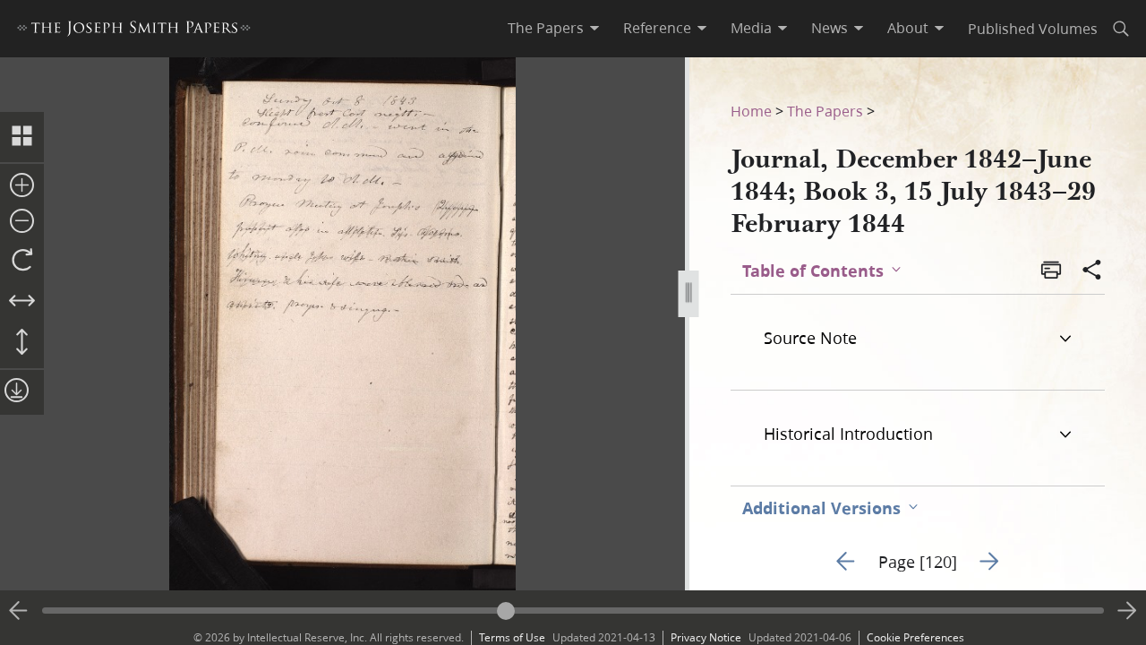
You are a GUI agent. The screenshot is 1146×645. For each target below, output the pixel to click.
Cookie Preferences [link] (915, 637)
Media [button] (751, 28)
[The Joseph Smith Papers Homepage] (134, 31)
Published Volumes (1033, 28)
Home (751, 110)
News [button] (829, 28)
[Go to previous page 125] (18, 611)
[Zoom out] (21, 222)
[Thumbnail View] (21, 137)
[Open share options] (1092, 271)
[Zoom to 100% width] (21, 302)
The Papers (825, 110)
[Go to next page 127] (1127, 611)
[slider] (573, 610)
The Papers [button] (546, 28)
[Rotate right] (21, 261)
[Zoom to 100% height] (21, 343)
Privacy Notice (706, 637)
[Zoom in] (21, 186)
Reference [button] (657, 28)
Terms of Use (512, 637)
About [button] (907, 28)
